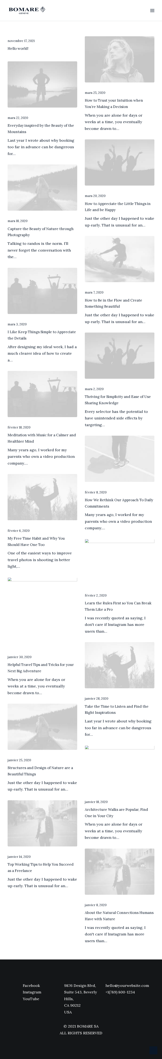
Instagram (32, 992)
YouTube (31, 998)
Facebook (31, 985)
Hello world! (18, 48)
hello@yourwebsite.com (127, 985)
